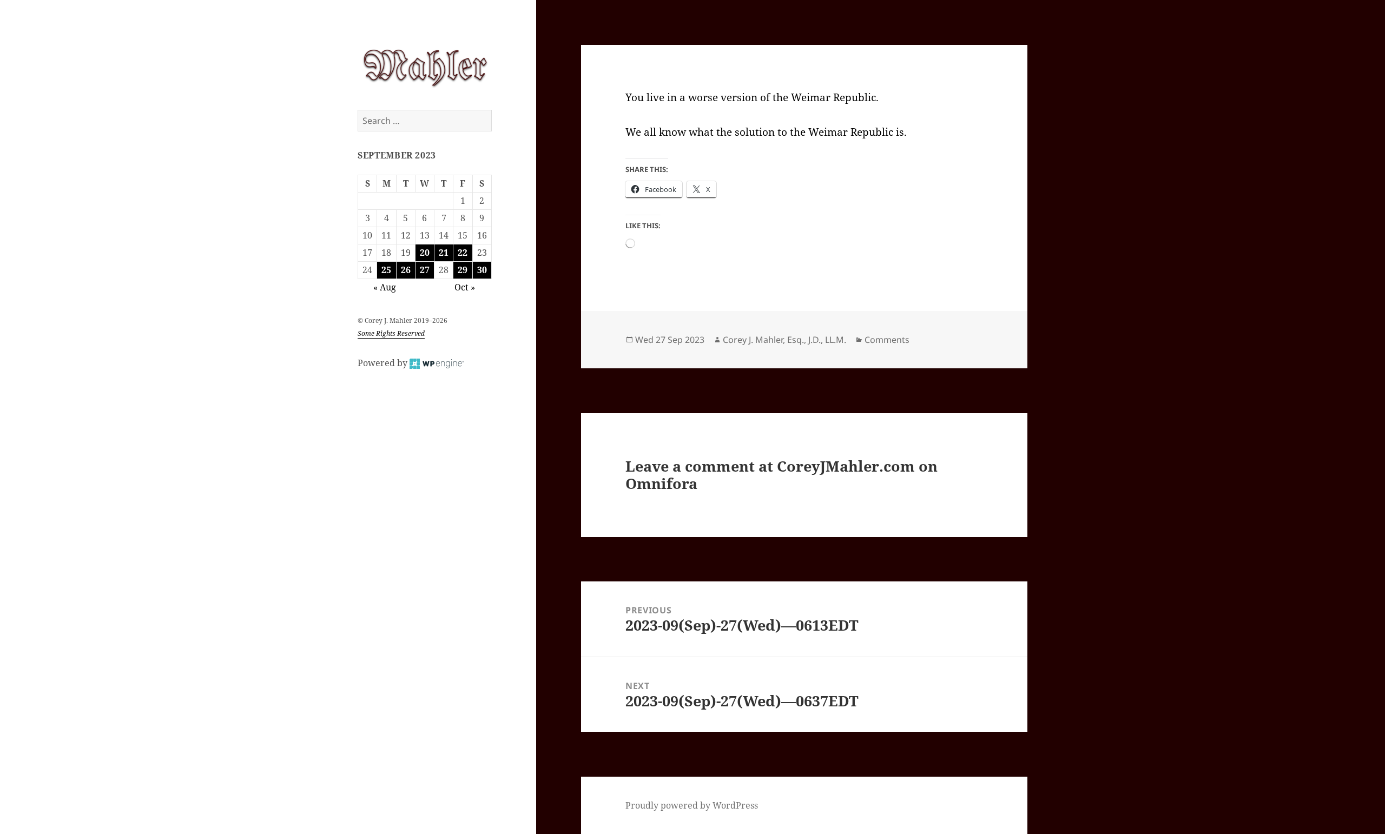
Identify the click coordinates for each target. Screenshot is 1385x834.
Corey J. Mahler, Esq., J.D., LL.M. (784, 340)
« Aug (384, 287)
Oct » (464, 287)
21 (444, 253)
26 (406, 270)
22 (462, 253)
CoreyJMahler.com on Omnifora (781, 474)
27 (425, 270)
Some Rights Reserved (391, 333)
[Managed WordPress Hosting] (437, 363)
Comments (887, 340)
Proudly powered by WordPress (691, 805)
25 (386, 270)
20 (425, 253)
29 (462, 270)
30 (482, 270)
